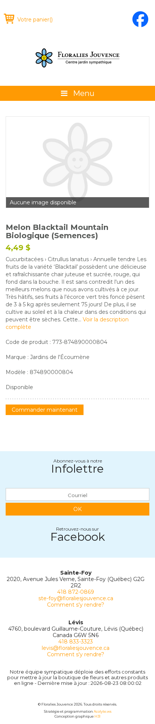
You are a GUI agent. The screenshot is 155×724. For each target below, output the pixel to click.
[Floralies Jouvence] (77, 58)
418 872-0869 (75, 592)
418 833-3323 (75, 641)
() (35, 19)
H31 (97, 716)
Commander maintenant (45, 409)
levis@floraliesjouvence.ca (75, 648)
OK (77, 509)
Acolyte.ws (102, 711)
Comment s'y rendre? (75, 604)
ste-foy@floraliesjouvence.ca (75, 598)
